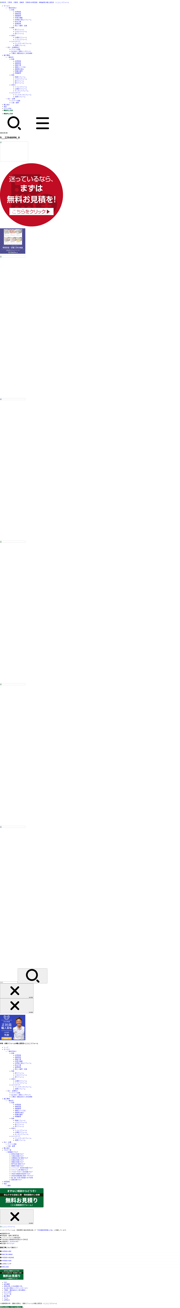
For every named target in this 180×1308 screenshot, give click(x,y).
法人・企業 (11, 98)
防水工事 (18, 21)
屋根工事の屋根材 (7, 1254)
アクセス (11, 1243)
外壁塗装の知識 (6, 1260)
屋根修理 (18, 16)
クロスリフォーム (21, 31)
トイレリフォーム (21, 39)
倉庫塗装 (18, 23)
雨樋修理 (18, 73)
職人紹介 (7, 104)
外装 (12, 10)
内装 (12, 27)
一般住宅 (11, 57)
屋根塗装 (18, 14)
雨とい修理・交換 (21, 25)
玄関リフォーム (20, 45)
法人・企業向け (13, 1091)
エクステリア (15, 41)
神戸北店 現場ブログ (18, 1164)
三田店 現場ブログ (17, 1156)
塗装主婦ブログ (16, 1179)
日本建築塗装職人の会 (45, 1230)
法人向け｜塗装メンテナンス (21, 51)
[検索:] (9, 982)
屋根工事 (18, 65)
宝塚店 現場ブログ (17, 1160)
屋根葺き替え (19, 69)
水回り (13, 35)
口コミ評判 (7, 108)
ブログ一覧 (7, 1150)
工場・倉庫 (15, 102)
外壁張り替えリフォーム (23, 20)
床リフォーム (19, 29)
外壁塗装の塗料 (6, 1251)
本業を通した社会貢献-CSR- (13, 1286)
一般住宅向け (12, 8)
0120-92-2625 (14, 1241)
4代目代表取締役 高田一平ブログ (22, 1176)
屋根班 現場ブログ (17, 1166)
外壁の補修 (18, 18)
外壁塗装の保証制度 (8, 1257)
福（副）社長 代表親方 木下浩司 (22, 1178)
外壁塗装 (18, 12)
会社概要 (7, 1284)
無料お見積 (5, 1267)
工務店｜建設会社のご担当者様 (21, 53)
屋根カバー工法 (20, 67)
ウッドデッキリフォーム (23, 43)
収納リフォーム (20, 77)
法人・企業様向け (14, 47)
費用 (9, 1185)
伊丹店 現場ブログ (17, 1154)
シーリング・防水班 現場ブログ (22, 1168)
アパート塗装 (15, 49)
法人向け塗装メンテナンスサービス (16, 1288)
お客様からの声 (6, 1263)
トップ (6, 1047)
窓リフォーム (19, 33)
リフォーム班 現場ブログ (19, 1170)
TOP (5, 1282)
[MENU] (42, 129)
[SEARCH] (14, 129)
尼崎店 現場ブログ (17, 1162)
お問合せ (7, 1300)
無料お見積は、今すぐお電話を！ (11, 1307)
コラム (6, 1298)
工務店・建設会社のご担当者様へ (15, 1290)
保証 (5, 106)
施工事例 (7, 55)
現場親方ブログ (13, 1152)
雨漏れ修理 (18, 71)
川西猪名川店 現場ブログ (19, 1158)
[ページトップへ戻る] (23, 1307)
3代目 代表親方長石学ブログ (20, 1174)
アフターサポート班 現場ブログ (22, 1172)
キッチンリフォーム (21, 91)
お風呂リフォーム (21, 37)
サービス (7, 6)
